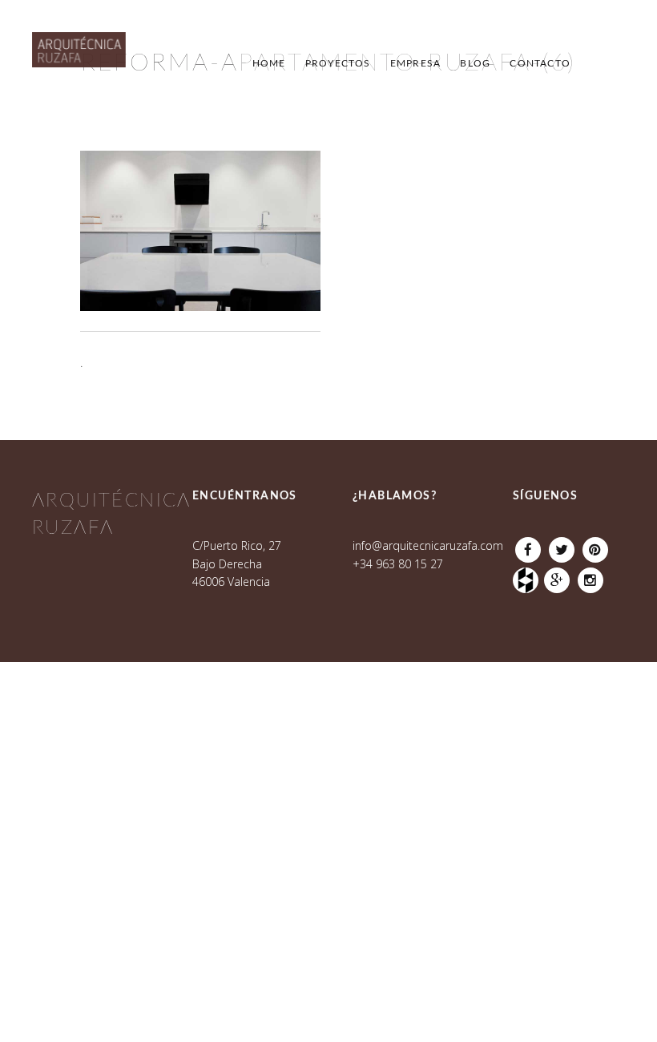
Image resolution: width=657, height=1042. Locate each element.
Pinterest (595, 545)
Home (269, 63)
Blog (475, 63)
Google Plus (557, 576)
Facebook (528, 545)
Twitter (561, 545)
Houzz (528, 576)
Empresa (415, 63)
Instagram (590, 576)
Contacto (540, 63)
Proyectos (338, 63)
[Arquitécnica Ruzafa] (79, 57)
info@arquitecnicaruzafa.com (428, 545)
